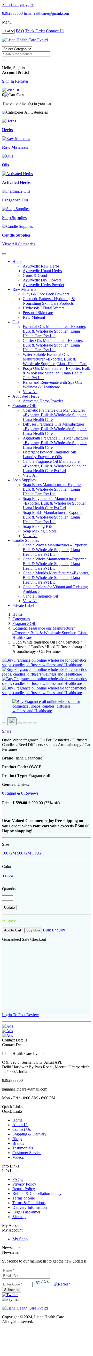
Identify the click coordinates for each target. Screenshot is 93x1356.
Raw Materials (24, 289)
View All (30, 391)
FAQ (20, 31)
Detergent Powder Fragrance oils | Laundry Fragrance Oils (50, 454)
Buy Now (33, 930)
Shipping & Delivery (29, 1134)
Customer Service (26, 1152)
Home (17, 614)
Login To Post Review (20, 1015)
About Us (20, 1125)
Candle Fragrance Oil (40, 596)
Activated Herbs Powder (43, 401)
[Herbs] (9, 121)
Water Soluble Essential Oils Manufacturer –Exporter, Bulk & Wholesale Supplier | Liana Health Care (55, 359)
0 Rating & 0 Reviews (20, 793)
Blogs (17, 1138)
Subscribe (11, 1290)
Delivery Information (29, 1207)
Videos (18, 1157)
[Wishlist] (10, 90)
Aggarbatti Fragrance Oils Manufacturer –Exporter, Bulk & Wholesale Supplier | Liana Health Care (55, 443)
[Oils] (7, 156)
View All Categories (18, 244)
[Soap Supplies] (15, 209)
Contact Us (55, 31)
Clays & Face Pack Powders (46, 294)
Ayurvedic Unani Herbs (42, 271)
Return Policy (23, 1189)
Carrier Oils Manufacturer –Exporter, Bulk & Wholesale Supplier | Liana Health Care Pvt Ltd (53, 345)
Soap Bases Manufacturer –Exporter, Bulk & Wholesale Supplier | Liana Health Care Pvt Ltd (53, 489)
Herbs (17, 261)
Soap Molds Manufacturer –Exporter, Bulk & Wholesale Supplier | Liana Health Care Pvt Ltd (53, 517)
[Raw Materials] (16, 138)
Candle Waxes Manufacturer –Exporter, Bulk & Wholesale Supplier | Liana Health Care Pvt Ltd (55, 549)
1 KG (36, 853)
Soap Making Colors (40, 531)
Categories (21, 619)
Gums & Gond (35, 275)
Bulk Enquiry (54, 930)
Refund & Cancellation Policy (36, 1193)
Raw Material (34, 317)
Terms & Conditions (28, 1203)
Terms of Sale (23, 1198)
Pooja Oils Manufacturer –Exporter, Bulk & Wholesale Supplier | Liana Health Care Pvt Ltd (56, 373)
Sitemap (19, 1216)
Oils (15, 322)
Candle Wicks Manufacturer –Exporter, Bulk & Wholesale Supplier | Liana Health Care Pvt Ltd (55, 563)
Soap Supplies (24, 480)
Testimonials (22, 1148)
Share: (7, 731)
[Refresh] (62, 1284)
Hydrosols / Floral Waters (43, 308)
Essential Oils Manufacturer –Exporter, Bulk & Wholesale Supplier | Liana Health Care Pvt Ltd (54, 331)
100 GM (9, 853)
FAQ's (17, 1179)
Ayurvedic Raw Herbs (41, 266)
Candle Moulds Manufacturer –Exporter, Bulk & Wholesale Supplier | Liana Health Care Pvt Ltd (56, 577)
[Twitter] (10, 1294)
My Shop (20, 1239)
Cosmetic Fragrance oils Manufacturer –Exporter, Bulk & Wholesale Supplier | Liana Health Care (55, 415)
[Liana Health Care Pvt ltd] (25, 1308)
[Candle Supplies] (17, 226)
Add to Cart (12, 930)
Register (21, 81)
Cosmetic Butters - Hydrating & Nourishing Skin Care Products (49, 300)
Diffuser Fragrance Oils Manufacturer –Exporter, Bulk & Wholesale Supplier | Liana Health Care (55, 429)
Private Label (23, 605)
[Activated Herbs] (17, 173)
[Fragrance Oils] (16, 191)
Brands (18, 1143)
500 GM (23, 853)
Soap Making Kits (37, 526)
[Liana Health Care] (25, 40)
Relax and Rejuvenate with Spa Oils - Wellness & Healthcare (53, 384)
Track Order (35, 31)
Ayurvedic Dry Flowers (42, 280)
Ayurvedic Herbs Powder (43, 285)
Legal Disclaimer (26, 1212)
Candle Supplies (25, 540)
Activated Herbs (25, 396)
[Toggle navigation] (4, 254)
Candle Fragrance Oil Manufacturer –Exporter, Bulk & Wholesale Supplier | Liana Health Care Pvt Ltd (55, 466)
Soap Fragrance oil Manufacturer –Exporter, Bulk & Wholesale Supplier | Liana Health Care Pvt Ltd (55, 503)
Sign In (8, 81)
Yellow (8, 875)
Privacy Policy (24, 1184)
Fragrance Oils (24, 405)
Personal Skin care (38, 312)
